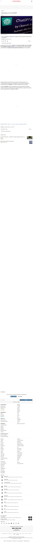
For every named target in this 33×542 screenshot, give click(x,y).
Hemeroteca (2, 408)
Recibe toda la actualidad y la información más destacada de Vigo (11, 509)
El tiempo (2, 459)
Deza (18, 412)
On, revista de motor (20, 463)
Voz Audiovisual (14, 533)
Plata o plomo (19, 448)
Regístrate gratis (13, 396)
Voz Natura (26, 533)
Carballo (18, 411)
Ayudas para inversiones (4, 436)
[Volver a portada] (16, 1)
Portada (2, 440)
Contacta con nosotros (4, 421)
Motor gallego (3, 472)
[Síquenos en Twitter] (4, 523)
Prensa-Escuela (29, 533)
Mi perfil (2, 413)
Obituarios (2, 456)
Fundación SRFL (10, 533)
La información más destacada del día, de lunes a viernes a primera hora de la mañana (13, 476)
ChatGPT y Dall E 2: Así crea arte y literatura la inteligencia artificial (15, 124)
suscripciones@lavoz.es (16, 530)
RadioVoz (18, 533)
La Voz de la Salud (20, 440)
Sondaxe (20, 533)
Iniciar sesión (20, 396)
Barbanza (18, 409)
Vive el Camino (19, 452)
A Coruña (18, 405)
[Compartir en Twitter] (7, 41)
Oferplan (2, 427)
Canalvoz (23, 533)
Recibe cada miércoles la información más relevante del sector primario (11, 489)
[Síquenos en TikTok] (14, 523)
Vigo (18, 422)
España (2, 444)
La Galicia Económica (4, 458)
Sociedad (2, 449)
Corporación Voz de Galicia (5, 533)
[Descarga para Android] (31, 517)
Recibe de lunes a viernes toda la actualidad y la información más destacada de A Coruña (13, 499)
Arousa (18, 408)
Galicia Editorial (17, 534)
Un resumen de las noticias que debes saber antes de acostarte (10, 479)
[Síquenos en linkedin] (9, 523)
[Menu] (1, 1)
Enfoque (18, 451)
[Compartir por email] (4, 41)
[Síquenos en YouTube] (11, 523)
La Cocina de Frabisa (20, 445)
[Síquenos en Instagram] (7, 523)
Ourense (18, 418)
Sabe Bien (18, 441)
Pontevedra (19, 419)
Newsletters (2, 415)
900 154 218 (16, 528)
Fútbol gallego (3, 471)
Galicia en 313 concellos (21, 423)
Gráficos (2, 452)
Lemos (18, 415)
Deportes (2, 448)
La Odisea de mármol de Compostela (8, 141)
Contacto (2, 431)
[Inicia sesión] (31, 1)
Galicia (2, 441)
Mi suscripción (3, 406)
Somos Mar (2, 455)
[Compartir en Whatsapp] (2, 41)
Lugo (18, 416)
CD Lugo (2, 467)
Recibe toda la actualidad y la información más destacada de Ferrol (11, 502)
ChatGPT (13, 46)
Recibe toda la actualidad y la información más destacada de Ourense (11, 512)
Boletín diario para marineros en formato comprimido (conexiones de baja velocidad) (13, 492)
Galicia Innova (19, 455)
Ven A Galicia (19, 449)
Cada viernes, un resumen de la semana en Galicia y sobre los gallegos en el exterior (13, 496)
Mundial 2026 (3, 461)
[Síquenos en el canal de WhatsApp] (16, 523)
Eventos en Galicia (3, 430)
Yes (17, 460)
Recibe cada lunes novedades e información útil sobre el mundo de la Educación (12, 486)
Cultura (2, 451)
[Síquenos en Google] (19, 523)
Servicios (2, 426)
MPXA (14, 534)
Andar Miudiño (3, 468)
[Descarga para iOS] (29, 517)
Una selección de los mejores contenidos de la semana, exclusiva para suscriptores (13, 482)
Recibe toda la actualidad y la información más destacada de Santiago (11, 506)
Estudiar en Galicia (20, 444)
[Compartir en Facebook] (5, 41)
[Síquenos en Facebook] (2, 523)
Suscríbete (2, 410)
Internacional (3, 445)
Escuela (18, 462)
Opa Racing (2, 465)
